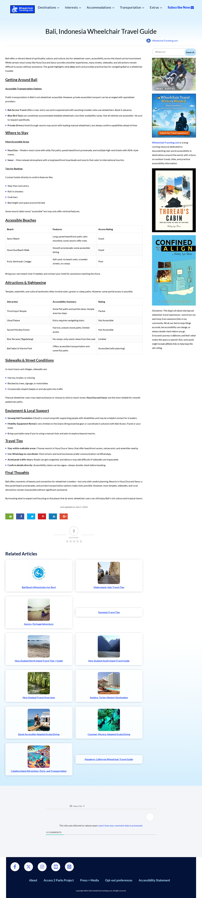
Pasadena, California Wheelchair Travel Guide (109, 759)
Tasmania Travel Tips (109, 612)
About (33, 880)
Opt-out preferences (118, 880)
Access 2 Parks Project (59, 880)
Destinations (47, 7)
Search (190, 52)
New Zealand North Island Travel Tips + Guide (39, 660)
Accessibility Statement (154, 880)
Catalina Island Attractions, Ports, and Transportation (39, 771)
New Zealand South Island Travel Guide (109, 660)
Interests (71, 7)
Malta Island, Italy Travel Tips (109, 587)
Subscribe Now (179, 7)
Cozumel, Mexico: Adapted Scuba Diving (109, 734)
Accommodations (99, 7)
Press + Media (89, 880)
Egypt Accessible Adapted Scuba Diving (38, 734)
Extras (154, 7)
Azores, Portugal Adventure (39, 624)
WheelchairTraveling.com (165, 40)
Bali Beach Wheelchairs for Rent (39, 587)
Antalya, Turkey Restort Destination (109, 697)
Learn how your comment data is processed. (120, 825)
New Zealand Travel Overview (39, 697)
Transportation (130, 7)
